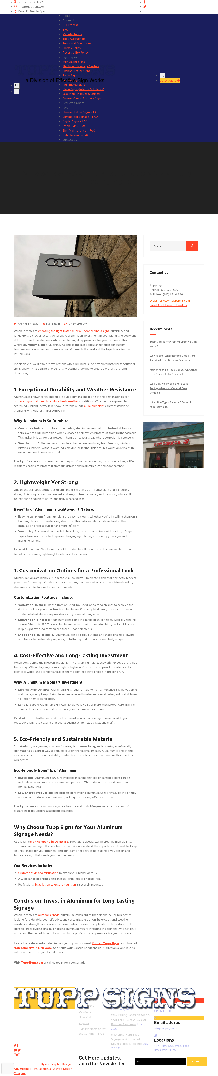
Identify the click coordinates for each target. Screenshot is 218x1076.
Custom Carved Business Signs (82, 98)
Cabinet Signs (72, 80)
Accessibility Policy (76, 52)
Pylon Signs (70, 75)
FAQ (65, 108)
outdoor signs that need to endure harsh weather (46, 401)
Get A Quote (168, 80)
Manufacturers (72, 34)
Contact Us (70, 140)
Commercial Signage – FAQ (80, 117)
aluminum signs (94, 406)
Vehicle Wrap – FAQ (76, 135)
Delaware (85, 1011)
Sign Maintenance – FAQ (79, 130)
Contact (105, 943)
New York (85, 1017)
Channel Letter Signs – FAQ (81, 112)
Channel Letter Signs (76, 71)
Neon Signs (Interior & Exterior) (83, 89)
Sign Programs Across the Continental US (92, 1031)
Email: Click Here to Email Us (168, 305)
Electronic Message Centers (81, 66)
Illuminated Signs (74, 84)
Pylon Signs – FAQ (74, 126)
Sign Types (70, 57)
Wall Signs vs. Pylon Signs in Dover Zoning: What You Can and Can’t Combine (169, 388)
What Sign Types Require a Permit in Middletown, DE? (171, 405)
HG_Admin (53, 324)
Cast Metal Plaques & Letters (81, 94)
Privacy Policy (72, 48)
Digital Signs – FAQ (75, 121)
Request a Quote (73, 103)
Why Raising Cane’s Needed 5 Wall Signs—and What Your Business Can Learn (174, 358)
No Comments (77, 324)
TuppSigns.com (32, 962)
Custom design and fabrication (38, 873)
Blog (65, 29)
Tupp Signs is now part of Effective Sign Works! (173, 344)
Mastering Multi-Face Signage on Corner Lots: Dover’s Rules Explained (173, 372)
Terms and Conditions (77, 43)
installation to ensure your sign (55, 884)
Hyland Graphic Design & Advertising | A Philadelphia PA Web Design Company (44, 1069)
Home (66, 16)
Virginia (84, 1023)
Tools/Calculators (74, 39)
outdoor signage (48, 915)
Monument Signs (74, 61)
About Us (69, 20)
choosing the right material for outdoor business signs (73, 331)
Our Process (70, 25)
